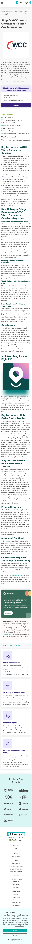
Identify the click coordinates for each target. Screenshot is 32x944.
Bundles (16, 887)
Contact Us (16, 853)
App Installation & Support (21, 11)
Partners (16, 882)
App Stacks (16, 884)
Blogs (16, 894)
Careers (16, 851)
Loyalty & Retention (16, 869)
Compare (16, 900)
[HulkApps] (23, 3)
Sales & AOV (16, 863)
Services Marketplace (6, 11)
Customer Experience (16, 866)
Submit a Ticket (16, 856)
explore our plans (17, 575)
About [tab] (4, 645)
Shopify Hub (16, 905)
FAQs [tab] (10, 645)
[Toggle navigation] (2, 3)
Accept (15, 930)
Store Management (16, 872)
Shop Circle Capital (16, 879)
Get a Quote (16, 105)
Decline (15, 935)
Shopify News (16, 897)
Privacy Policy (19, 926)
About (16, 848)
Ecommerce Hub (16, 902)
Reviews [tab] (17, 645)
